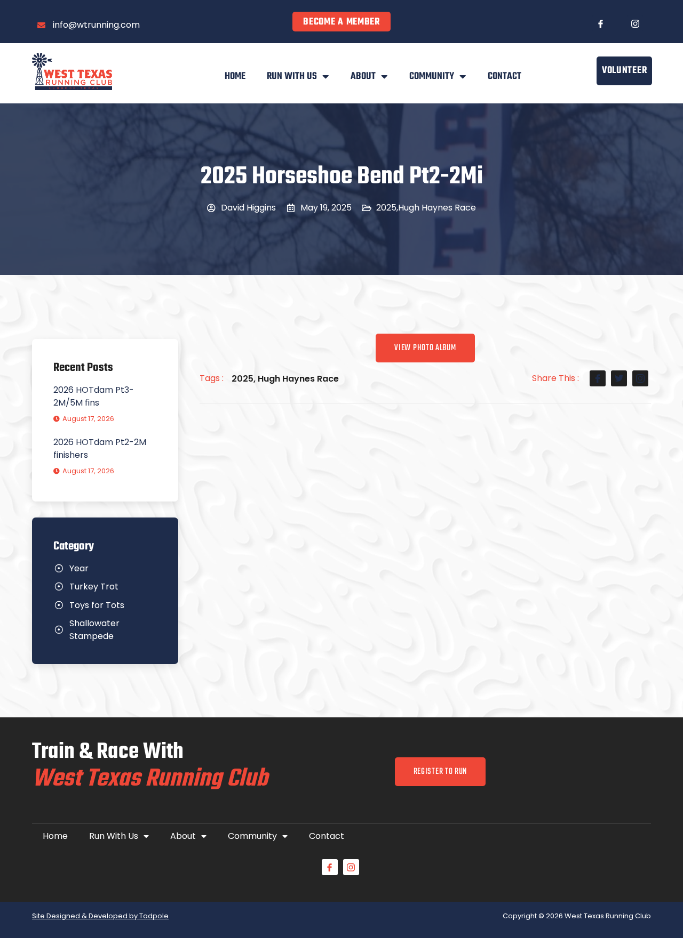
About (363, 76)
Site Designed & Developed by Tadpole (100, 916)
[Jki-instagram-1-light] (635, 23)
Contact (504, 76)
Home (235, 76)
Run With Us (292, 76)
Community (431, 76)
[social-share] (598, 378)
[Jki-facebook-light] (600, 23)
